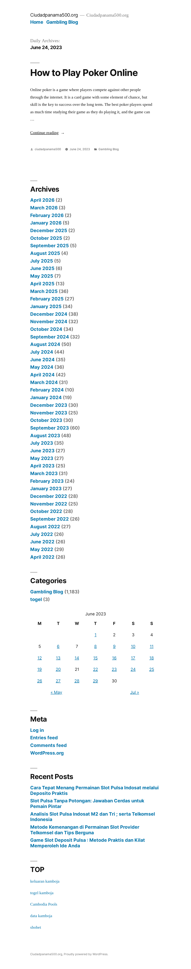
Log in (37, 730)
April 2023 (42, 466)
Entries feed (44, 737)
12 (39, 658)
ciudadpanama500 (48, 149)
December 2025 (48, 230)
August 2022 (45, 526)
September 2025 (49, 245)
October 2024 (46, 329)
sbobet (35, 927)
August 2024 (45, 344)
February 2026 (47, 215)
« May (56, 692)
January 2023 (46, 488)
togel (36, 599)
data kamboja (41, 915)
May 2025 (41, 276)
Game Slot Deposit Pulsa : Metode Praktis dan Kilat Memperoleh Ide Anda (87, 842)
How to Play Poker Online (84, 72)
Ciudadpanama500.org (54, 15)
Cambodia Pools (43, 904)
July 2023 (41, 443)
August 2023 (45, 435)
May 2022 (41, 549)
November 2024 (48, 321)
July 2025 (41, 261)
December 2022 (48, 496)
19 (39, 669)
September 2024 (49, 337)
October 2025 (46, 238)
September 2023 (49, 428)
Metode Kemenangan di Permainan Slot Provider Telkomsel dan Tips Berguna (84, 829)
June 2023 (42, 450)
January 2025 (46, 306)
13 (58, 658)
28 (76, 680)
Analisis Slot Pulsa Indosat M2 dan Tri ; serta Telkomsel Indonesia (92, 816)
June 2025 (42, 268)
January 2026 (46, 223)
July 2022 (41, 534)
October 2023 (46, 420)
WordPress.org (47, 753)
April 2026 (42, 200)
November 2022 (48, 504)
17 (133, 658)
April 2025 (42, 283)
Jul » (134, 692)
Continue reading (47, 132)
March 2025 (44, 291)
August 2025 (45, 253)
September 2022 (49, 519)
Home (36, 22)
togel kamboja (42, 892)
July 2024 (41, 352)
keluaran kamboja (45, 881)
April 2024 (42, 374)
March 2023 (44, 473)
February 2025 (47, 299)
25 (151, 669)
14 (77, 658)
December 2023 (48, 405)
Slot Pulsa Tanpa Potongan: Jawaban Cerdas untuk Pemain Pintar (87, 803)
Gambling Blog (62, 22)
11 (152, 646)
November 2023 (48, 413)
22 (95, 669)
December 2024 (48, 314)
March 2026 (44, 207)
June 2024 (42, 359)
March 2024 (44, 382)
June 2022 (42, 541)
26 (39, 680)
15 (95, 658)
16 (114, 658)
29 (95, 680)
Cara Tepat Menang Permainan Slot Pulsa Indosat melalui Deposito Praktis (94, 790)
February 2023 (47, 481)
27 (58, 680)
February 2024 (47, 390)
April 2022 (42, 557)
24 (133, 669)
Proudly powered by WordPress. (86, 954)
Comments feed (48, 745)
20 (58, 669)
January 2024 (46, 397)
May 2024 (41, 367)
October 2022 (46, 511)
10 (133, 646)
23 (114, 669)
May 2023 (41, 458)
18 (151, 658)
